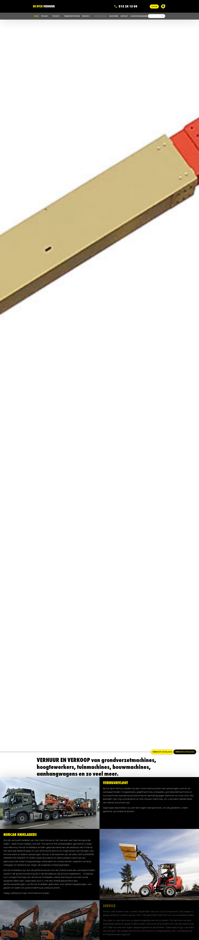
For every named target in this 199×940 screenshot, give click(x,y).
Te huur (44, 16)
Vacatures (113, 16)
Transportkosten (72, 16)
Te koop (55, 16)
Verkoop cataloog (162, 752)
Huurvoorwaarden (138, 16)
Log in (154, 6)
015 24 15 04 (128, 4)
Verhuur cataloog (184, 752)
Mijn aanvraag (100, 16)
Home (36, 16)
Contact (124, 16)
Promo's (85, 16)
